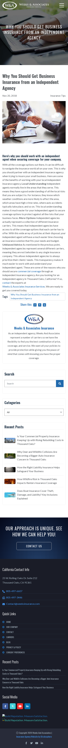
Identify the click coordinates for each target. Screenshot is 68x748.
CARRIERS (10, 637)
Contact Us (34, 546)
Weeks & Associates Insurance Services (23, 286)
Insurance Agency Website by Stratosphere (34, 736)
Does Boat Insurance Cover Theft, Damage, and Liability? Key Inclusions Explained (37, 494)
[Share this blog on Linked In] (44, 304)
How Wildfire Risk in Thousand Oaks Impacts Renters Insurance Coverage (37, 481)
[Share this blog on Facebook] (35, 304)
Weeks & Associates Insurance (34, 328)
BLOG (8, 642)
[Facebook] (5, 706)
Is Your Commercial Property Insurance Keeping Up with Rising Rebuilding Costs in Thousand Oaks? (40, 440)
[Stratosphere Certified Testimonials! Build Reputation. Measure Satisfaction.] (34, 718)
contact (6, 282)
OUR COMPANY (12, 627)
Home (8, 621)
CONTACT (10, 632)
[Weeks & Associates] (25, 5)
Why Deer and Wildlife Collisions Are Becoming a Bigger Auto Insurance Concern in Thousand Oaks (37, 455)
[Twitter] (13, 706)
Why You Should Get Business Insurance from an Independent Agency (35, 296)
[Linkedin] (27, 706)
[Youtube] (20, 706)
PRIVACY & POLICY (13, 647)
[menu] (62, 5)
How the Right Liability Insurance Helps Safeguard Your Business (38, 469)
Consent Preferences (15, 652)
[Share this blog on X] (39, 304)
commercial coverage (29, 271)
